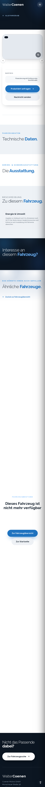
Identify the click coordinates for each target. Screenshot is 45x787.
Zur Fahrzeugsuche (16, 756)
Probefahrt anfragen (21, 89)
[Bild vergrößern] (38, 54)
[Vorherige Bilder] (3, 61)
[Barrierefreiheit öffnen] (40, 782)
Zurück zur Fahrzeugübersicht (17, 297)
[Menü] (40, 4)
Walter (13, 4)
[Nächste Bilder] (42, 61)
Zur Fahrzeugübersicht (22, 533)
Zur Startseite (22, 542)
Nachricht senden (22, 97)
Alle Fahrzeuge (12, 15)
